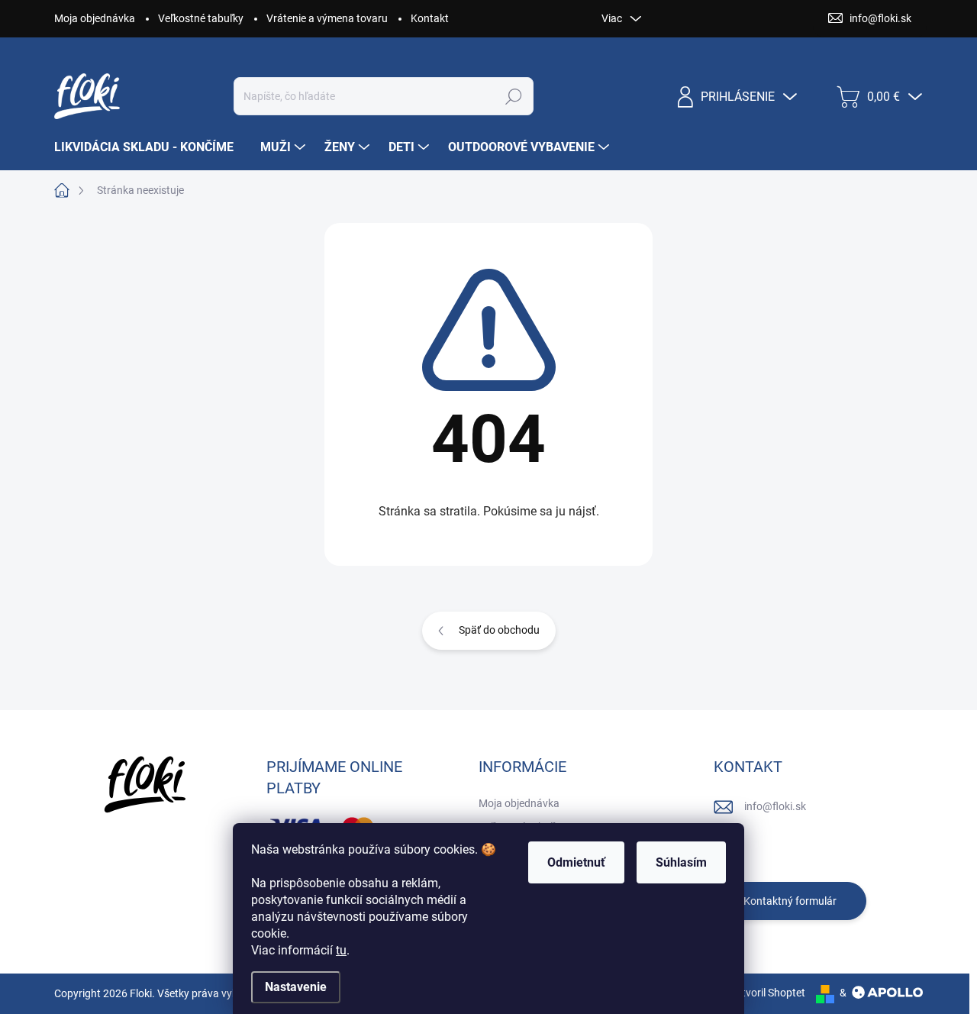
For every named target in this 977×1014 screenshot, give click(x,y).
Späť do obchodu (499, 630)
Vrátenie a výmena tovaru (327, 18)
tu (341, 950)
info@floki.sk (775, 806)
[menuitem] (149, 147)
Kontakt (430, 18)
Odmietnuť (576, 862)
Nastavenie (296, 987)
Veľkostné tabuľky (200, 18)
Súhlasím (681, 862)
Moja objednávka (94, 18)
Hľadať (513, 96)
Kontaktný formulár (790, 901)
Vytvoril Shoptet (767, 993)
